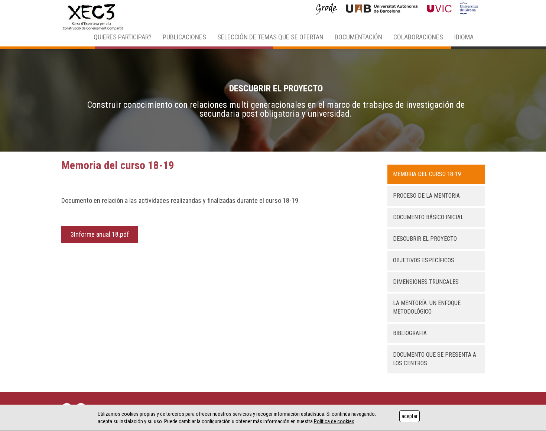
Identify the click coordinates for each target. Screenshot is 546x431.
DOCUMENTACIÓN (358, 37)
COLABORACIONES (418, 37)
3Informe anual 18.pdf (100, 234)
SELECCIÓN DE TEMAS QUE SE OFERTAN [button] (270, 37)
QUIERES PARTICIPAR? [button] (123, 37)
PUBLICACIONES (184, 37)
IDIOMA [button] (464, 37)
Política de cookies (334, 421)
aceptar (409, 416)
